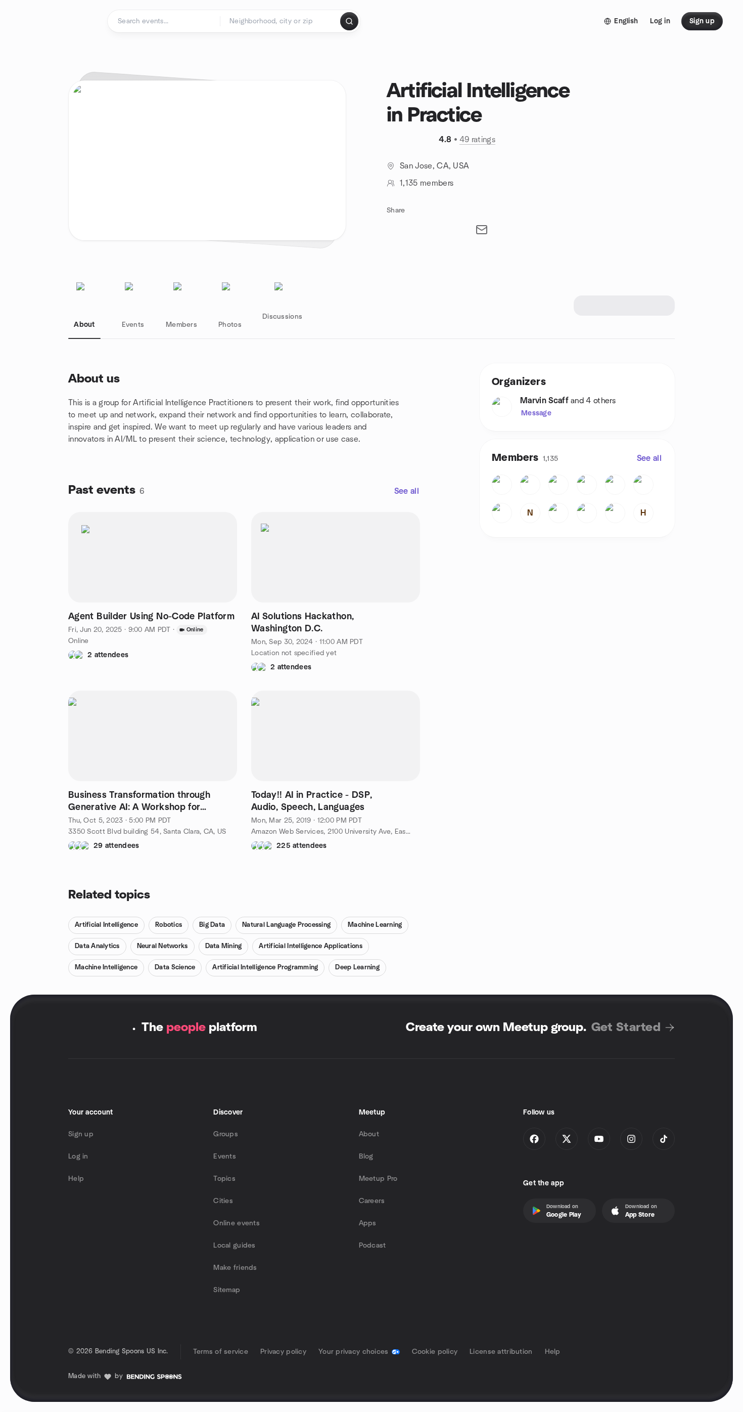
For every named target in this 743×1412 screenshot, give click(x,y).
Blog (366, 1156)
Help (76, 1178)
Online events (236, 1223)
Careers (372, 1201)
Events (224, 1156)
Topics (224, 1178)
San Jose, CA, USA (434, 166)
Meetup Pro (378, 1178)
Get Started (626, 1027)
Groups (225, 1134)
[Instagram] (631, 1139)
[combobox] (280, 21)
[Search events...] (349, 21)
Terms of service (220, 1351)
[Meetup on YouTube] (599, 1139)
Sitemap (226, 1290)
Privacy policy (283, 1351)
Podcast (372, 1245)
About (369, 1134)
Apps (368, 1223)
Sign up (81, 1134)
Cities (223, 1201)
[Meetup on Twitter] (566, 1139)
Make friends (235, 1267)
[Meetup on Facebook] (534, 1139)
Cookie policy (435, 1351)
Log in (78, 1156)
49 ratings (477, 140)
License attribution (501, 1351)
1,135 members (426, 183)
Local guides (234, 1245)
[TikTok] (664, 1139)
